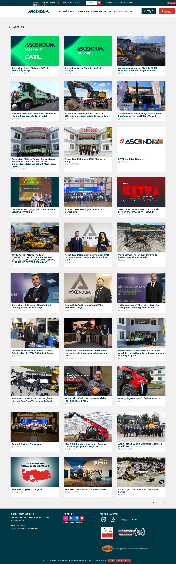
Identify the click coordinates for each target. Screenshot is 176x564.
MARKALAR (83, 11)
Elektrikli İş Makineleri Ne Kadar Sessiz (85, 489)
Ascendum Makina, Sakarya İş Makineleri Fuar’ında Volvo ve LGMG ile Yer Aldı (140, 114)
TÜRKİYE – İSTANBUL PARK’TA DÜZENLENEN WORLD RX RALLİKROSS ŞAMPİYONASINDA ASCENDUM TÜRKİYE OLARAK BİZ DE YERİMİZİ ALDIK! (33, 258)
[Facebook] (71, 518)
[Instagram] (65, 518)
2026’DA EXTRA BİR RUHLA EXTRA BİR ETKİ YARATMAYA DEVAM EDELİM (138, 210)
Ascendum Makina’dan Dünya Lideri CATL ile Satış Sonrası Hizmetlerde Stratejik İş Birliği (87, 257)
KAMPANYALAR (99, 11)
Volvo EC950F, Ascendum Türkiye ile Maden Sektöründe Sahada (137, 256)
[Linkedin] (76, 518)
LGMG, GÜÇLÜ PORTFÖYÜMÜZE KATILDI (139, 398)
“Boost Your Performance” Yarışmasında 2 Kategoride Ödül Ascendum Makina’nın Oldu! (87, 353)
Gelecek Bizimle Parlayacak (26, 444)
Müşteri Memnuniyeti (18, 528)
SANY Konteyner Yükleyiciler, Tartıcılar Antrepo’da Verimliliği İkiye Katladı (138, 306)
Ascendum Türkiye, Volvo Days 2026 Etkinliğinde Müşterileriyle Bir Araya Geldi (87, 114)
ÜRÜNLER (68, 11)
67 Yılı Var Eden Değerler (131, 159)
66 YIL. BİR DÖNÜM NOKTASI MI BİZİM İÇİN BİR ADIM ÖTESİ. (85, 399)
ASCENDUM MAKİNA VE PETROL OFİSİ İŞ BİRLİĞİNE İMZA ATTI (140, 445)
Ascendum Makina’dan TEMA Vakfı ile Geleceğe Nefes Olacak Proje (32, 306)
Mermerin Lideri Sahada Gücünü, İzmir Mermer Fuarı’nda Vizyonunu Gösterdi (32, 399)
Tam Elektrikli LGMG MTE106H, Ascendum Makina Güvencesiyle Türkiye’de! (34, 114)
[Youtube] (82, 518)
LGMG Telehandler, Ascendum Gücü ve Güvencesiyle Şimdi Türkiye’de (85, 445)
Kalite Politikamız (33, 528)
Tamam (111, 560)
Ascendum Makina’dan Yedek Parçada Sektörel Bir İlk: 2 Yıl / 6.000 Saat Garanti (33, 351)
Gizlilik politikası (124, 560)
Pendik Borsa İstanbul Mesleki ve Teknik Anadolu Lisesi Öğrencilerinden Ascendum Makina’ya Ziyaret (141, 353)
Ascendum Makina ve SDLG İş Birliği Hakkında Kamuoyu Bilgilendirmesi (137, 69)
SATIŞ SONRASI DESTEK (120, 11)
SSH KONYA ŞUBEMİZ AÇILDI (27, 489)
